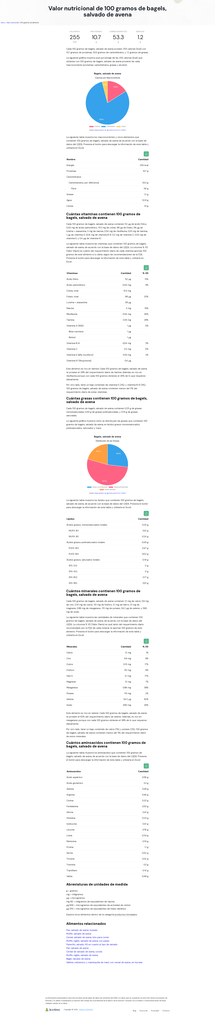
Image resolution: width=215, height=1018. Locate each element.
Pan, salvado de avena (77, 948)
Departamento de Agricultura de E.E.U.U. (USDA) (110, 130)
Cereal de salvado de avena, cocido (84, 951)
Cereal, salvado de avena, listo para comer (87, 937)
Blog (134, 1011)
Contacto (166, 1011)
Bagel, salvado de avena (78, 958)
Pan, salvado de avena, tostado (81, 930)
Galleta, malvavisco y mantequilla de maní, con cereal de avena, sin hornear (104, 962)
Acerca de (144, 1011)
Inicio (3, 23)
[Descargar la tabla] (146, 153)
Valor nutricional (12, 23)
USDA (79, 144)
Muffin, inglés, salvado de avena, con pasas (87, 940)
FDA (140, 254)
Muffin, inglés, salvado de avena (82, 955)
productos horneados (126, 914)
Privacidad (155, 1011)
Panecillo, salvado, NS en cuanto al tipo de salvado (91, 944)
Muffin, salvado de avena (78, 933)
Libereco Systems (86, 1009)
